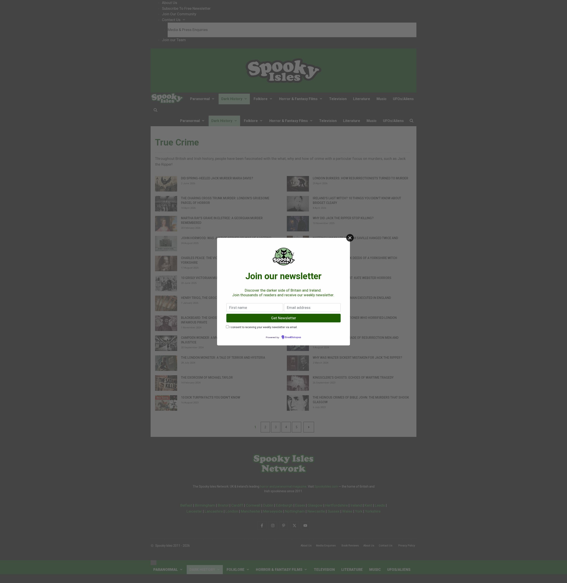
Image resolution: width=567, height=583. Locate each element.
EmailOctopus (293, 337)
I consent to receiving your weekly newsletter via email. (263, 327)
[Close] (350, 238)
